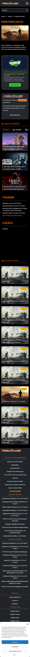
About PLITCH (15, 85)
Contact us (15, 600)
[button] (27, 624)
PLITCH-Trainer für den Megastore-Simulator (15, 586)
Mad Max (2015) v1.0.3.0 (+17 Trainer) (13, 206)
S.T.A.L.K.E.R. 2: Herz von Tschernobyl (15, 474)
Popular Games (15, 611)
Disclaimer (15, 603)
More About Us (15, 115)
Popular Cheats (15, 621)
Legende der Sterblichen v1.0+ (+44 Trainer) (15, 498)
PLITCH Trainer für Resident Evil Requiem (15, 551)
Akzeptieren (15, 642)
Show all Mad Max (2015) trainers (12, 215)
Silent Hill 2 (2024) (15, 491)
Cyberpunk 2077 (15, 468)
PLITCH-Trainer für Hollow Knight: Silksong (15, 527)
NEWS (7, 129)
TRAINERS (18, 129)
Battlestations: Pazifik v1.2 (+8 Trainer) (15, 536)
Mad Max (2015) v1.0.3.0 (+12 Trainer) (13, 213)
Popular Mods (15, 617)
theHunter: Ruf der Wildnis (15, 481)
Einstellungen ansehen (15, 651)
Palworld (15, 478)
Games (10, 16)
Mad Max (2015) (20, 16)
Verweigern (15, 646)
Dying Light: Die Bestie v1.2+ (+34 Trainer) (15, 510)
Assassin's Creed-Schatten (15, 461)
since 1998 (22, 100)
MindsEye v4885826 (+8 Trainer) (15, 524)
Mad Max (5, 229)
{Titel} (14, 655)
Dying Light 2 (15, 465)
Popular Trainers (15, 614)
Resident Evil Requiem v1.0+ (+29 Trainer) (15, 543)
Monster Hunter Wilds (15, 488)
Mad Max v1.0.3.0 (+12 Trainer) (11, 203)
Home (3, 16)
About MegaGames (15, 597)
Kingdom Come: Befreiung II (15, 471)
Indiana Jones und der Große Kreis (15, 484)
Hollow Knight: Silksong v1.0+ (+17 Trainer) (15, 507)
